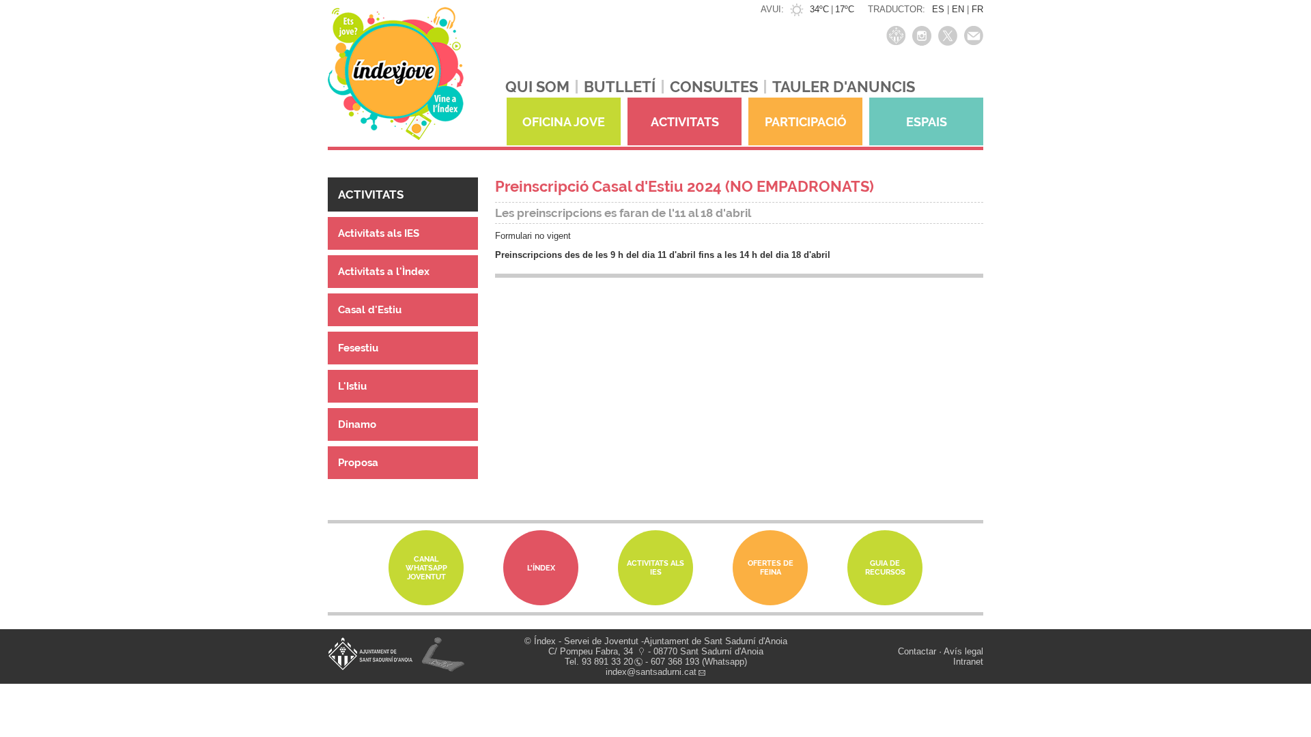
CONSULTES (714, 87)
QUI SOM (537, 87)
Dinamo (357, 424)
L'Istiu (352, 386)
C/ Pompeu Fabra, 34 (590, 651)
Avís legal (963, 651)
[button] (403, 194)
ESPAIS (926, 122)
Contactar (917, 651)
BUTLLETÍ (620, 87)
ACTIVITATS (685, 122)
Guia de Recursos (885, 568)
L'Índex (541, 568)
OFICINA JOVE (563, 122)
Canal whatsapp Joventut (426, 568)
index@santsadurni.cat (651, 672)
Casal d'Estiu (369, 310)
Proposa (358, 463)
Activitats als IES (378, 233)
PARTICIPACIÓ (806, 122)
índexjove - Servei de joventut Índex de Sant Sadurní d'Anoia (396, 80)
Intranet (968, 661)
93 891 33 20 (607, 661)
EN (958, 9)
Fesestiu (358, 348)
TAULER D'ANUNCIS (843, 87)
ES (938, 9)
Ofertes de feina (770, 568)
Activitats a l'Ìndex (383, 271)
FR (977, 9)
